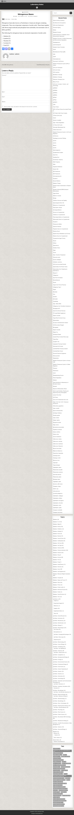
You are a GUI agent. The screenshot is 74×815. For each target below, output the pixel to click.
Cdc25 (54, 49)
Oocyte (54, 240)
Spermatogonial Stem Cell (58, 202)
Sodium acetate (58, 802)
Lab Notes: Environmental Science (60, 661)
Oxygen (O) (66, 795)
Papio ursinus (56, 424)
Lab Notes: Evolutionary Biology (59, 664)
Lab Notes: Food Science (58, 666)
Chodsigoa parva (56, 455)
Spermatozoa (56, 245)
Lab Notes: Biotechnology (58, 642)
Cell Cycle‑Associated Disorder (59, 264)
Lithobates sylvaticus (57, 262)
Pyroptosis (55, 178)
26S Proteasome (56, 171)
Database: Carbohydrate (58, 540)
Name (3, 91)
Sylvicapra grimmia (57, 474)
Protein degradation (59, 800)
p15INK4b (55, 90)
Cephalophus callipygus (58, 495)
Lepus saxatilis (56, 408)
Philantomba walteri (57, 476)
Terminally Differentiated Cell (59, 127)
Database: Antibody (57, 531)
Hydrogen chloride (59, 786)
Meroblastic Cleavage (57, 74)
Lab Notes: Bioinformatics (58, 622)
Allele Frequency (56, 161)
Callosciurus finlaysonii (58, 446)
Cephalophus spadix (57, 507)
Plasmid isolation (59, 799)
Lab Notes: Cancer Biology (58, 644)
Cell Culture (56, 629)
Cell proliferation (59, 765)
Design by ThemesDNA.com (37, 813)
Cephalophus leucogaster (58, 500)
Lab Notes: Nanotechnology (59, 698)
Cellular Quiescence (57, 129)
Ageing (54, 29)
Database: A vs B (56, 521)
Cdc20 (54, 56)
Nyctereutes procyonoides (58, 427)
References (56, 605)
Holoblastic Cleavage (57, 77)
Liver (55, 790)
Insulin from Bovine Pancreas (59, 310)
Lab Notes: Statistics (57, 726)
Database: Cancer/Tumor (58, 538)
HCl (68, 780)
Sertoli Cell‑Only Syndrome (58, 20)
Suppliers (56, 608)
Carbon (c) (57, 761)
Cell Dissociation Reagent (58, 325)
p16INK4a (55, 92)
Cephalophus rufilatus (57, 498)
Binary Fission (56, 81)
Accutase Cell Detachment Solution (60, 322)
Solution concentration (58, 741)
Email (3, 96)
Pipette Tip (55, 332)
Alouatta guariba (56, 415)
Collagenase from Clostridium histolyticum (62, 306)
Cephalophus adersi (57, 467)
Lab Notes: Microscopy (58, 637)
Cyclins (64, 770)
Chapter (55, 600)
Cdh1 (54, 54)
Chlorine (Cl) (65, 766)
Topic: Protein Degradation (58, 122)
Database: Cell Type (57, 545)
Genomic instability (59, 780)
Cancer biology (58, 760)
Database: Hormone (57, 566)
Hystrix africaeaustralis (58, 410)
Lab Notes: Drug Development (60, 707)
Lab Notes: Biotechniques (58, 627)
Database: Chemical (57, 547)
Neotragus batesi (56, 479)
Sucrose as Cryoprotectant (58, 212)
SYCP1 (54, 143)
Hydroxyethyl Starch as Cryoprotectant (61, 219)
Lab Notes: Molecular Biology (59, 694)
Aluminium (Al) (58, 753)
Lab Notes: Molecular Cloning (60, 696)
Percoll (54, 282)
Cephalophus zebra (57, 505)
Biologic (54, 198)
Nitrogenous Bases (26, 14)
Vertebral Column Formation (59, 47)
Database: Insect (56, 569)
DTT (65, 773)
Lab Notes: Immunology (58, 678)
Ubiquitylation (56, 358)
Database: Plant (56, 582)
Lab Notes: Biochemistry (58, 620)
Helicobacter (58, 781)
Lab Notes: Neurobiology (58, 700)
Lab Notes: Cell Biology (58, 646)
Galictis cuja (55, 488)
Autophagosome (56, 42)
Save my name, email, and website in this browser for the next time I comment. (20, 106)
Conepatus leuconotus (57, 512)
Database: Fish (56, 559)
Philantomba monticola (58, 472)
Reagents (55, 731)
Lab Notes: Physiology (58, 709)
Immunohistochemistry (60, 788)
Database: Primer (56, 584)
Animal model (57, 754)
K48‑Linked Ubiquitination (58, 25)
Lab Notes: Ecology (57, 659)
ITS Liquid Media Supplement (59, 313)
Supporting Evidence (58, 610)
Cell (64, 761)
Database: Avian (56, 533)
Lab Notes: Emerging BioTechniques (61, 634)
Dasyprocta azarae (57, 422)
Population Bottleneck (57, 166)
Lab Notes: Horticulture (58, 676)
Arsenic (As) (65, 756)
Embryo (54, 243)
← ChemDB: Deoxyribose (7, 64)
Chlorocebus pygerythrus (58, 405)
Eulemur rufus (56, 434)
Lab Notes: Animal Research (59, 615)
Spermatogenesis (56, 150)
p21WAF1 (55, 102)
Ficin (54, 294)
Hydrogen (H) (57, 785)
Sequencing (56, 639)
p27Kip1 (54, 99)
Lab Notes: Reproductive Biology (60, 720)
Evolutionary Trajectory (58, 159)
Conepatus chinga (57, 486)
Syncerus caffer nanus (58, 484)
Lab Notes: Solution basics (59, 652)
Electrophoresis (57, 631)
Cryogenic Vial (56, 341)
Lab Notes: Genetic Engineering (59, 669)
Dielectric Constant (57, 195)
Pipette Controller (56, 315)
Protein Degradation (57, 377)
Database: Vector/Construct (59, 594)
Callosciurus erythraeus (58, 443)
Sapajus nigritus (56, 420)
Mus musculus (57, 793)
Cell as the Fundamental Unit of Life (60, 399)
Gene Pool (55, 154)
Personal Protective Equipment (59, 353)
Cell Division (55, 136)
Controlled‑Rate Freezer (58, 351)
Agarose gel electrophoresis (61, 751)
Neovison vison (56, 460)
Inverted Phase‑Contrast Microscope (60, 336)
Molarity (56, 792)
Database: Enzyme (57, 557)
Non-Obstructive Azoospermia (59, 22)
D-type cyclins (58, 772)
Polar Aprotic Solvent (57, 207)
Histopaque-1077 (56, 308)
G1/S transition (56, 72)
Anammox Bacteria (57, 226)
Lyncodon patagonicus (57, 493)
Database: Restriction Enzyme (59, 589)
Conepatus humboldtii (57, 510)
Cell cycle (57, 763)
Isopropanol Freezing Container (59, 344)
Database (55, 519)
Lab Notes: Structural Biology (59, 729)
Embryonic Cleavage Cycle (58, 79)
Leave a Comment (33, 16)
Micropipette (55, 327)
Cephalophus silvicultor (58, 503)
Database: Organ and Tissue (59, 580)
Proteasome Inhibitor (57, 224)
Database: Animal (56, 526)
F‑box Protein (56, 106)
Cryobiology (55, 301)
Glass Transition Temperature (59, 254)
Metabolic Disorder (57, 32)
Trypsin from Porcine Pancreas (59, 284)
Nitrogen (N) (57, 795)
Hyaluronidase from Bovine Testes (60, 266)
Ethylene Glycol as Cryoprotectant (60, 236)
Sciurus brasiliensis (57, 436)
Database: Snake (56, 591)
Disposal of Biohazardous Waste (60, 388)
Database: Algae (56, 524)
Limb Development (57, 44)
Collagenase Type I (57, 287)
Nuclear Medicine (56, 180)
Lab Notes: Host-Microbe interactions (61, 692)
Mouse (63, 792)
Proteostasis (55, 370)
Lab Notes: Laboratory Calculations (60, 686)
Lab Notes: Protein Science (59, 714)
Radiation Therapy (57, 183)
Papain (54, 289)
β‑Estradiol (55, 299)
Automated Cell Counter (58, 346)
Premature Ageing (56, 27)
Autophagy (57, 758)
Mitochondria (63, 790)
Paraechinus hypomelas (58, 453)
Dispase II (55, 273)
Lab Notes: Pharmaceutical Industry (60, 705)
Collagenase (55, 275)
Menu (4, 1)
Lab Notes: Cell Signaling (59, 648)
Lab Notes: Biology (57, 625)
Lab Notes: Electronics (58, 684)
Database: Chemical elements (59, 550)
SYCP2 (54, 140)
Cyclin (54, 373)
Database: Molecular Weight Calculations (61, 573)
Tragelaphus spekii (57, 481)
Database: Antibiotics (57, 528)
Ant (65, 754)
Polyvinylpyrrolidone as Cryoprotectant (61, 217)
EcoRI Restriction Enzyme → (44, 64)
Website (3, 101)
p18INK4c (55, 95)
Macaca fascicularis (57, 448)
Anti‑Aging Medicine (57, 209)
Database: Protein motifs (58, 587)
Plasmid (56, 797)
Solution (56, 735)
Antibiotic (56, 756)
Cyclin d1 (56, 770)
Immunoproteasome (57, 176)
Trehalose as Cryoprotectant (59, 214)
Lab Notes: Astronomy (57, 618)
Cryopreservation (59, 768)
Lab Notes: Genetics (57, 671)
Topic (55, 613)
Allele (54, 164)
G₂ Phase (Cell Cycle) (57, 125)
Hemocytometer (56, 355)
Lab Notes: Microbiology (58, 690)
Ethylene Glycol (56, 231)
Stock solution (57, 737)
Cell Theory (55, 397)
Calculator (56, 688)
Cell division (66, 763)
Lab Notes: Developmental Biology (60, 657)
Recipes (55, 733)
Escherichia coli (58, 778)
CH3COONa (56, 766)
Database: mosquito (57, 577)
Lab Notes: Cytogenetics (58, 654)
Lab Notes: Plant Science (58, 712)
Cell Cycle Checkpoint (57, 67)
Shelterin (55, 380)
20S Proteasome (56, 173)
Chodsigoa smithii (56, 457)
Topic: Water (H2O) (57, 303)
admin (15, 16)
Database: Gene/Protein (58, 564)
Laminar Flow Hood (57, 394)
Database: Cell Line (57, 543)
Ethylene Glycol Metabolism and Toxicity (61, 233)
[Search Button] (37, 7)
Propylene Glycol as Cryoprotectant (60, 228)
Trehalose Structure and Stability (60, 200)
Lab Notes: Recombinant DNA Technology (62, 716)
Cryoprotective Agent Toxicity (59, 238)
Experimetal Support (58, 603)
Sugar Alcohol (56, 193)
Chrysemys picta (56, 257)
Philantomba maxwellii (57, 469)
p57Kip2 (54, 97)
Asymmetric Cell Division (58, 61)
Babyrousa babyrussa (57, 450)
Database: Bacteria (57, 536)
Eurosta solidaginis (57, 259)
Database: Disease (57, 552)
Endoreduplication (56, 59)
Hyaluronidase (56, 320)
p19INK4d (55, 88)
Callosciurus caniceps (57, 441)
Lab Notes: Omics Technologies (59, 703)
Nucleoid (55, 386)
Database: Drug (56, 554)
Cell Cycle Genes (56, 69)
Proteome (55, 368)
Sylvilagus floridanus (57, 413)
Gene (67, 778)
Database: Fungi (56, 562)
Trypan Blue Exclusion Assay (59, 317)
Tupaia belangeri (56, 465)
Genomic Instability (57, 120)
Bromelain (55, 291)
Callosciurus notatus (57, 439)
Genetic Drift (55, 169)
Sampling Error (56, 157)
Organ (54, 250)
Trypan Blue (55, 339)
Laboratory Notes (36, 4)
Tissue (54, 252)
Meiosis (54, 145)
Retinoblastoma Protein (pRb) (59, 51)
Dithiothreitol (58, 773)
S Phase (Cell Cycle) (57, 115)
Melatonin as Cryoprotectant (59, 205)
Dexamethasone (56, 280)
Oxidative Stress (56, 247)
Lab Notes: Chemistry (57, 650)
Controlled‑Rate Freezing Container (60, 348)
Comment (4, 75)
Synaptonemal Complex (58, 152)
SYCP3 (54, 147)
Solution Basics (56, 739)
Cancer (54, 117)
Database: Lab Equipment (58, 571)
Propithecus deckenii (57, 429)
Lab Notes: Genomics (57, 673)
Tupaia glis (55, 462)
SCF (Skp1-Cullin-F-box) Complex (60, 113)
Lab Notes (26, 12)
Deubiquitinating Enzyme (58, 375)
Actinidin (55, 296)
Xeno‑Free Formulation (58, 277)
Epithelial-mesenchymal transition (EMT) (59, 776)
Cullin (54, 104)
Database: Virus (56, 596)
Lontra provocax (56, 491)
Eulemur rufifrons (56, 432)
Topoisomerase (58, 805)
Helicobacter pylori (59, 783)
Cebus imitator (56, 417)
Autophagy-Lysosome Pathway (59, 138)
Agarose (56, 748)
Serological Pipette (57, 334)
